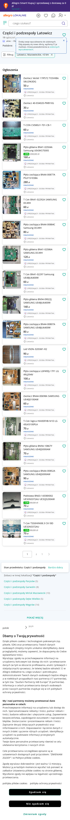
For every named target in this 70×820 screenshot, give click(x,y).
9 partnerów (56, 682)
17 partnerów (58, 678)
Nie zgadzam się (37, 803)
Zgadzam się (37, 792)
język (31, 626)
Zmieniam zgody (35, 814)
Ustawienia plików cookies (27, 770)
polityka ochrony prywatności (46, 783)
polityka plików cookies (15, 783)
